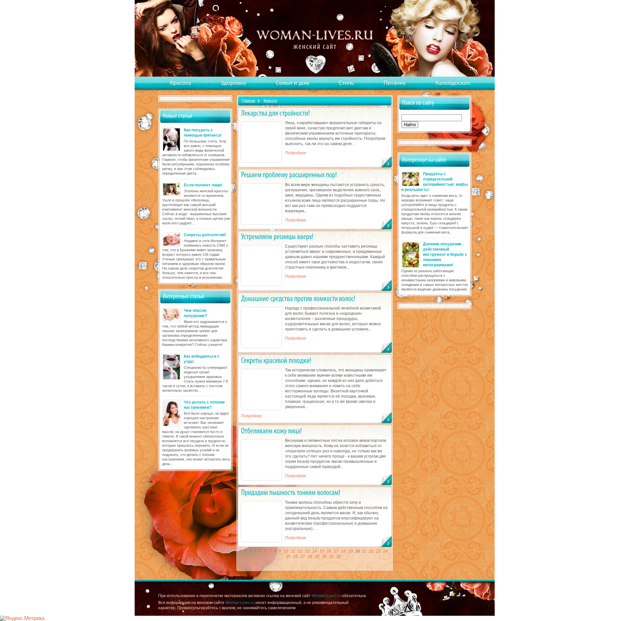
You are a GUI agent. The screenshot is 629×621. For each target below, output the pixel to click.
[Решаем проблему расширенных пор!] (289, 174)
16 (329, 551)
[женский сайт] (315, 39)
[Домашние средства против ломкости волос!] (298, 298)
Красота (270, 101)
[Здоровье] (233, 83)
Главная (248, 101)
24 (385, 551)
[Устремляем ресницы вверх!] (277, 236)
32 (338, 556)
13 (307, 551)
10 (286, 551)
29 (317, 556)
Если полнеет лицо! (203, 185)
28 (310, 556)
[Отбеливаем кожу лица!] (271, 430)
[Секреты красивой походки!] (276, 360)
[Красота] (180, 83)
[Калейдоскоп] (453, 83)
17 (336, 551)
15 (321, 551)
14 (314, 551)
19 (350, 551)
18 (343, 551)
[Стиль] (346, 83)
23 (378, 551)
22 (371, 551)
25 (288, 556)
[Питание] (395, 83)
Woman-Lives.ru (326, 595)
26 (295, 556)
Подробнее (295, 153)
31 (331, 556)
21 (364, 551)
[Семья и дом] (292, 83)
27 (302, 556)
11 (293, 551)
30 (324, 556)
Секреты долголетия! (205, 235)
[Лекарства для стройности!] (275, 112)
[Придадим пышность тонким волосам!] (290, 492)
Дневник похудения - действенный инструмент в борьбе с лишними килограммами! (445, 254)
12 (300, 551)
